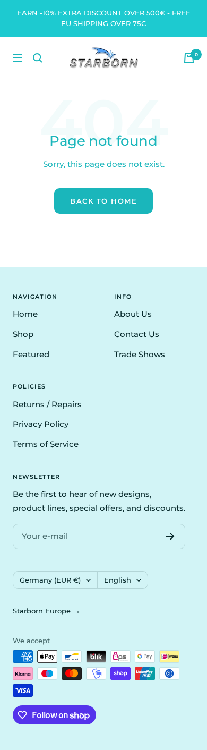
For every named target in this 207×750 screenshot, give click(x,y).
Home (25, 314)
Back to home (103, 201)
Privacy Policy (40, 424)
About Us (133, 314)
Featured (31, 354)
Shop (23, 334)
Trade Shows (139, 354)
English (117, 580)
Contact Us (136, 334)
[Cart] (189, 58)
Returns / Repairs (47, 404)
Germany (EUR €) (50, 580)
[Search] (37, 58)
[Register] (170, 536)
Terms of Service (46, 444)
